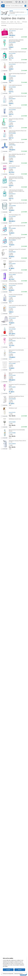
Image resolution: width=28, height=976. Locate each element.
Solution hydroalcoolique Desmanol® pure (17, 226)
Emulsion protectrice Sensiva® (15, 294)
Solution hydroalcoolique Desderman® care (17, 74)
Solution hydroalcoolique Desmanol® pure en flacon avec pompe (17, 238)
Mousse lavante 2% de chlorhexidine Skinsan (17, 430)
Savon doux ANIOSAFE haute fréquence (17, 62)
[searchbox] (14, 6)
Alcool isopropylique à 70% (15, 214)
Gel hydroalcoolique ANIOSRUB (16, 283)
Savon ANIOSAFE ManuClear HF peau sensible (17, 339)
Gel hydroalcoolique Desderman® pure (17, 51)
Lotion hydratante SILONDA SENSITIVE (17, 305)
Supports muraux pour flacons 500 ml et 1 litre (18, 204)
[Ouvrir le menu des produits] (3, 5)
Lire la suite (3, 25)
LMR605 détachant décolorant (15, 272)
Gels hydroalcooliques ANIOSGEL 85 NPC (16, 119)
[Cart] (19, 2)
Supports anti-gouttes (14, 316)
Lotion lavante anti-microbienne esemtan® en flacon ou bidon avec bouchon (16, 191)
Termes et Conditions (18, 973)
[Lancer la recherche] (25, 6)
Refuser (19, 969)
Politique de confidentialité (8, 973)
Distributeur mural (13, 408)
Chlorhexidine (12, 327)
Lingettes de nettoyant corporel (16, 29)
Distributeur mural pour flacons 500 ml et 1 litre (17, 441)
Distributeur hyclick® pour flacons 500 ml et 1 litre (16, 397)
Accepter (8, 969)
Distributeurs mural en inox (15, 419)
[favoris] (16, 2)
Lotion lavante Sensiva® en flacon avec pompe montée (17, 131)
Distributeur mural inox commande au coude (17, 262)
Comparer (5, 37)
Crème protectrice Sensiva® (15, 108)
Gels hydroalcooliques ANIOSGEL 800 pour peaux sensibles (16, 40)
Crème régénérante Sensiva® (15, 85)
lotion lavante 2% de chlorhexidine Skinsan (16, 350)
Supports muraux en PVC (14, 361)
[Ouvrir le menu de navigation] (26, 2)
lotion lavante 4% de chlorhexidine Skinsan (16, 373)
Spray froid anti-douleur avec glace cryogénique (16, 143)
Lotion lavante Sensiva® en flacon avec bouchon (17, 97)
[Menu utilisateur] (23, 2)
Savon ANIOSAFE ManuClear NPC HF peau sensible (17, 155)
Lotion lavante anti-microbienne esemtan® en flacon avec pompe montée (16, 178)
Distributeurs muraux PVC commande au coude (17, 250)
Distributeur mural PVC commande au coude (17, 385)
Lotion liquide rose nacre (14, 166)
